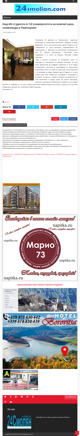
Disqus (64, 119)
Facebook (73, 119)
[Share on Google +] (47, 107)
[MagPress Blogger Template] (40, 8)
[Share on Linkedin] (60, 107)
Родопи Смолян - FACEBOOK (12, 154)
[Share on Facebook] (19, 107)
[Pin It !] (9, 112)
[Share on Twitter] (33, 107)
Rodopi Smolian (9, 434)
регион (6, 102)
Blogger (55, 119)
